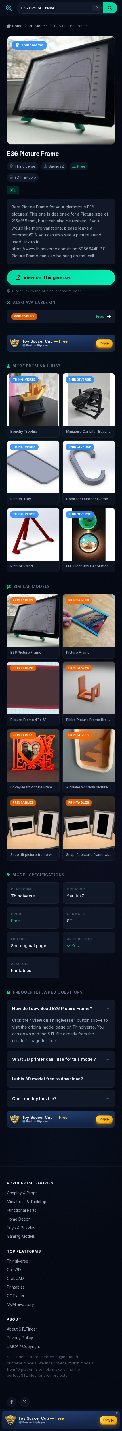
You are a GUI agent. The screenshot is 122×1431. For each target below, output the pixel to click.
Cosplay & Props (22, 1193)
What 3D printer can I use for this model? (54, 1059)
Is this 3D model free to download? (47, 1078)
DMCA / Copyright (23, 1346)
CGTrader (15, 1295)
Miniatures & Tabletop (26, 1201)
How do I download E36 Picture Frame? (52, 1008)
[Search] (110, 7)
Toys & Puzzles (21, 1227)
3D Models (38, 25)
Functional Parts (21, 1210)
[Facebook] (11, 1402)
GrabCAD (15, 1278)
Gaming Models (21, 1236)
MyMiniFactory (20, 1304)
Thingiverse (17, 1261)
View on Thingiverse (46, 277)
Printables (16, 1287)
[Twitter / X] (25, 1402)
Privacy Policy (20, 1337)
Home (16, 25)
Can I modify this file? (34, 1098)
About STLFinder (22, 1329)
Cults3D (14, 1269)
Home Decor (18, 1219)
